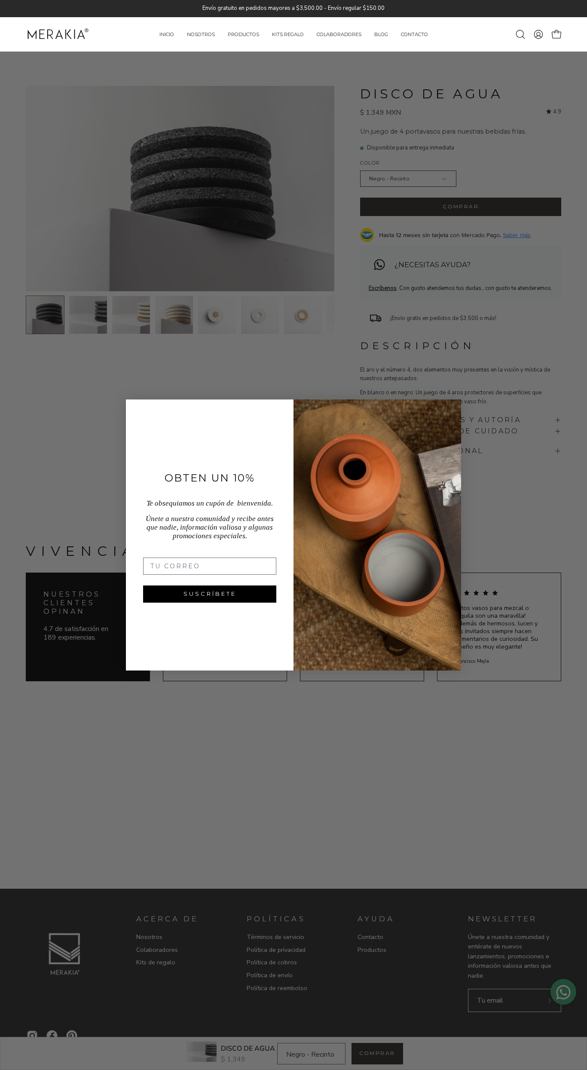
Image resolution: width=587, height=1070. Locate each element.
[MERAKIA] (58, 34)
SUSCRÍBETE (209, 593)
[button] (288, 35)
